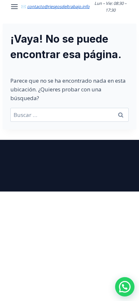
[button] (124, 286)
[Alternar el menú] (14, 6)
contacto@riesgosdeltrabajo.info (58, 6)
